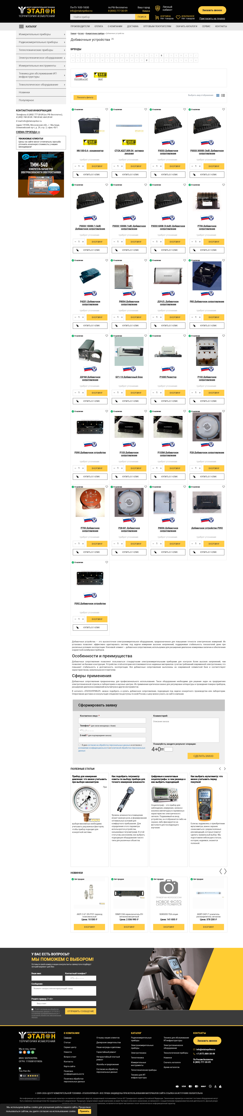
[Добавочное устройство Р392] (207, 502)
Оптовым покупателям (157, 26)
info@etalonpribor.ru (81, 10)
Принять (84, 1111)
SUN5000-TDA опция (168, 914)
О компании (115, 26)
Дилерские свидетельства (108, 1042)
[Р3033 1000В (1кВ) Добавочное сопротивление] (129, 200)
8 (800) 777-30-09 (117, 10)
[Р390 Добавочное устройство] (90, 426)
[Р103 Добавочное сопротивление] (129, 426)
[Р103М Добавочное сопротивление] (168, 426)
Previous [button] (221, 871)
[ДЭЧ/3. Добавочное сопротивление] (168, 275)
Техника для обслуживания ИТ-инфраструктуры (38, 75)
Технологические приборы (176, 1053)
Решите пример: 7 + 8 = (42, 999)
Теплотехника (137, 1058)
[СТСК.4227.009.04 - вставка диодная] (129, 125)
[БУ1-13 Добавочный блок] (129, 351)
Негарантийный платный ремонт (108, 1058)
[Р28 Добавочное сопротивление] (207, 426)
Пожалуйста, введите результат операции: (174, 744)
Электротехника (138, 1053)
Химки (146, 11)
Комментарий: (160, 716)
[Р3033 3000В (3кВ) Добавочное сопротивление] (207, 125)
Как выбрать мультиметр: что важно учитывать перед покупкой (207, 779)
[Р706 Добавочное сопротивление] (207, 200)
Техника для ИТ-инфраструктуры (139, 1076)
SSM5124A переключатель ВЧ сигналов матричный (129, 915)
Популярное (26, 100)
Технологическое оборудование (38, 84)
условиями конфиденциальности (93, 748)
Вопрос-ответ (70, 1057)
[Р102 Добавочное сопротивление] (207, 351)
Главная (73, 33)
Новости (68, 1052)
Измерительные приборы (35, 34)
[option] (90, 820)
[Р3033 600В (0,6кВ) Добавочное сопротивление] (168, 200)
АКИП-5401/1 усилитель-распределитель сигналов (208, 915)
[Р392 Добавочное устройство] (90, 577)
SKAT (100, 79)
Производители (80, 26)
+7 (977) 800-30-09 (205, 1054)
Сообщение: (37, 984)
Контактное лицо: (90, 716)
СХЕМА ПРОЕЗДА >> (28, 131)
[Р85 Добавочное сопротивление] (207, 275)
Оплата (98, 26)
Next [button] (225, 871)
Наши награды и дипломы (108, 1047)
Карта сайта (69, 1066)
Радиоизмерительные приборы (38, 42)
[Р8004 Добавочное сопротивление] (129, 275)
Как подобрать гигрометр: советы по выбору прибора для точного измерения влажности (128, 779)
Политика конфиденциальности (74, 1072)
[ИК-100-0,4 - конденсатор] (90, 125)
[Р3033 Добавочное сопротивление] (168, 125)
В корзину (97, 166)
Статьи (67, 1042)
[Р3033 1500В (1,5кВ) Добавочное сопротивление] (90, 200)
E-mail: (95, 735)
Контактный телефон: (75, 973)
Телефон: (98, 725)
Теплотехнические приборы (36, 50)
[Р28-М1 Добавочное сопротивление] (129, 502)
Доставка (132, 26)
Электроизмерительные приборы (142, 1046)
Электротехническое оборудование (41, 57)
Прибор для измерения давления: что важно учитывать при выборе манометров (89, 779)
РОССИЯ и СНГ (81, 79)
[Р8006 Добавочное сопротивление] (168, 502)
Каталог (81, 33)
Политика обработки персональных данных (74, 1080)
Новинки (24, 92)
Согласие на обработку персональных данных (107, 1070)
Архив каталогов (171, 1067)
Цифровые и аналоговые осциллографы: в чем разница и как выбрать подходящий (168, 779)
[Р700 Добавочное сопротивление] (90, 502)
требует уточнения (89, 159)
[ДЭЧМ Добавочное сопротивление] (90, 351)
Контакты (221, 26)
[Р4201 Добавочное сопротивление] (90, 275)
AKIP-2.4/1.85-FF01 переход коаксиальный (89, 915)
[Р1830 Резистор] (168, 351)
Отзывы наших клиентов (108, 1038)
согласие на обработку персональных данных (109, 745)
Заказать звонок (212, 10)
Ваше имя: (36, 973)
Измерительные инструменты (37, 65)
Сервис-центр (70, 1047)
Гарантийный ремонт (106, 1052)
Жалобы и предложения (107, 1064)
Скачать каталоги (186, 26)
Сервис (206, 26)
